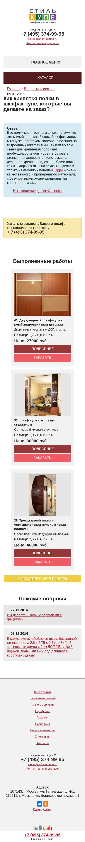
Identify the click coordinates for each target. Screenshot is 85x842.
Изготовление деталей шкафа (37, 191)
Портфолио (42, 711)
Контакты (42, 743)
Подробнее (42, 349)
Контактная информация (42, 43)
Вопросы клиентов (42, 730)
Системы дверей (43, 705)
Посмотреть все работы (42, 579)
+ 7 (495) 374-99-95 (25, 232)
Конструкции (42, 692)
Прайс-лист (42, 724)
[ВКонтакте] (39, 804)
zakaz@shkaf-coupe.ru (42, 38)
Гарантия (42, 717)
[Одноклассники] (45, 804)
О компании (42, 736)
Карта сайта (42, 809)
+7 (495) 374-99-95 (42, 34)
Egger (58, 170)
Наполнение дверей (42, 698)
